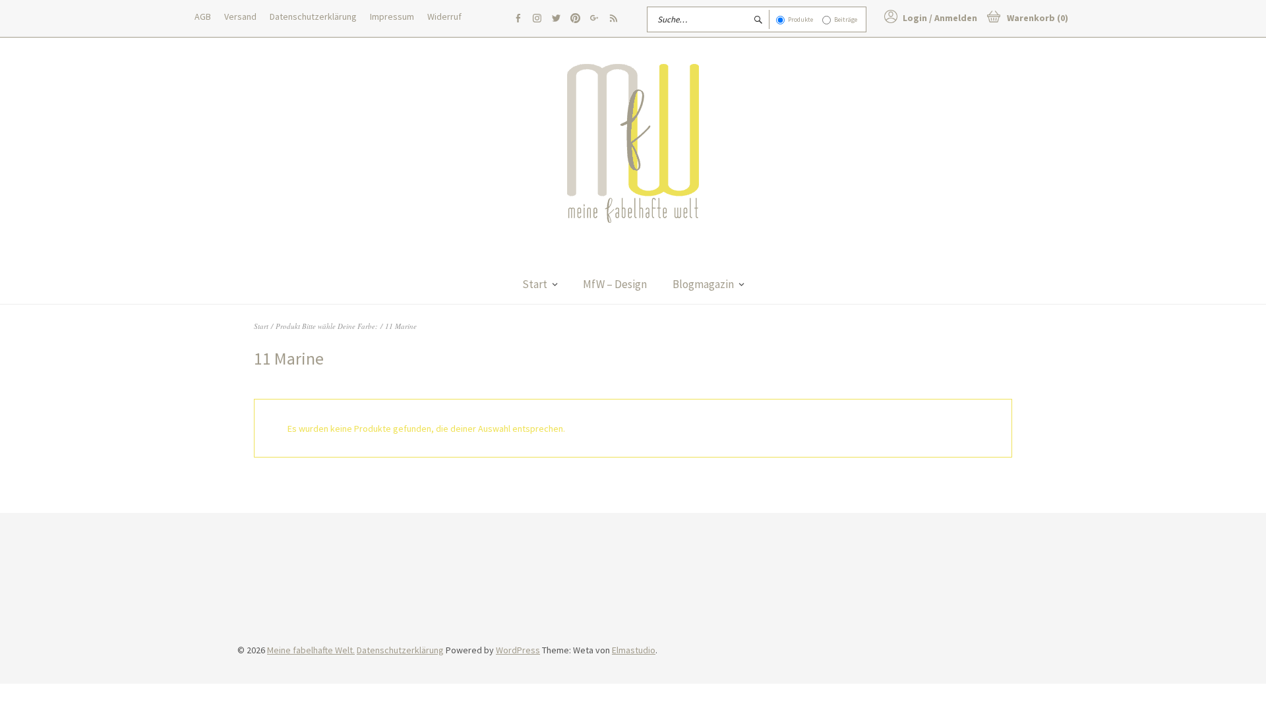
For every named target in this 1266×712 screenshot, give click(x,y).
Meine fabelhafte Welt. (311, 650)
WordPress (518, 650)
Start (534, 284)
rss (613, 18)
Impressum (392, 16)
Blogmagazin (703, 284)
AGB (203, 16)
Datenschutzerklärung (313, 16)
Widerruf (444, 16)
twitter (556, 18)
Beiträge (845, 19)
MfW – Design (615, 284)
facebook (518, 18)
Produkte (800, 19)
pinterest (575, 18)
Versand (240, 16)
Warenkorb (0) (1037, 18)
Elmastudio (633, 650)
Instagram (537, 18)
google (594, 18)
